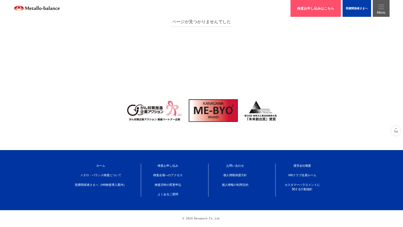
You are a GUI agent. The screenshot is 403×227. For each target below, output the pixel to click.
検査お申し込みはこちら (315, 8)
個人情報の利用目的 (235, 184)
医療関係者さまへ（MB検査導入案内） (100, 184)
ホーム (100, 165)
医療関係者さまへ (357, 8)
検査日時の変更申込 (168, 184)
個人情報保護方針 (235, 175)
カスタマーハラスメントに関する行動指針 (302, 187)
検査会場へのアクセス (168, 175)
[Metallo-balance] (32, 8)
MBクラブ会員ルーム (302, 175)
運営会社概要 (302, 165)
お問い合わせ (235, 165)
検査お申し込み (168, 165)
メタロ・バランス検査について (100, 175)
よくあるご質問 (168, 194)
